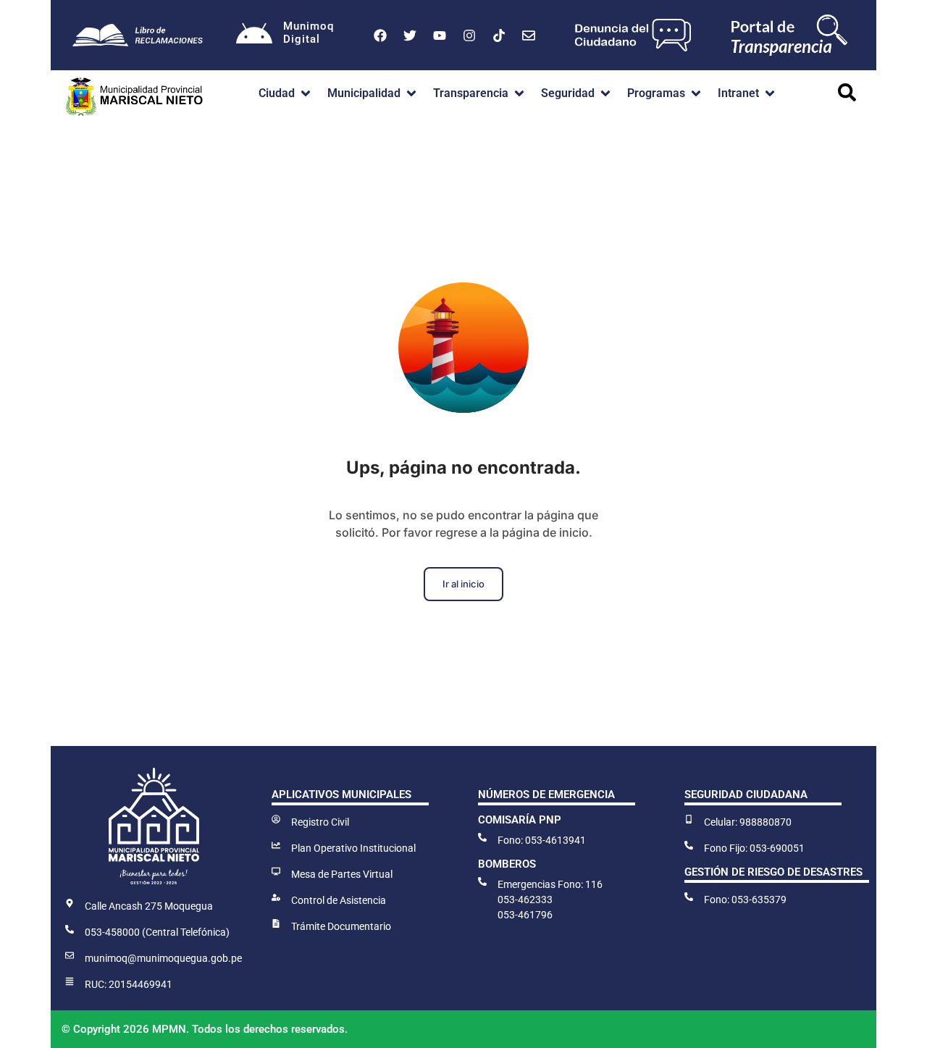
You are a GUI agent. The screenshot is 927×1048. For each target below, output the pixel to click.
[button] (285, 93)
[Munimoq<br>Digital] (254, 35)
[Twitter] (410, 35)
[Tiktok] (499, 35)
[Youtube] (440, 35)
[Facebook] (380, 35)
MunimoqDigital (308, 33)
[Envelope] (529, 35)
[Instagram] (469, 35)
